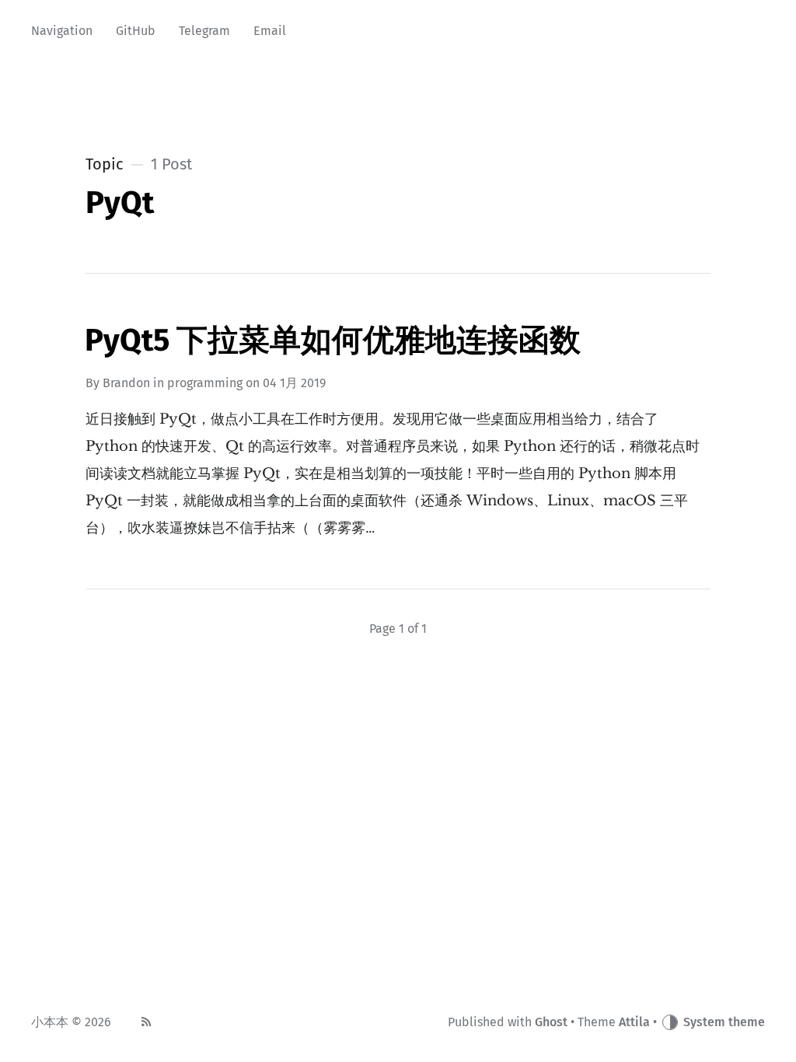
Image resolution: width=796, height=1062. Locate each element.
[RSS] (146, 1022)
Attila (634, 1022)
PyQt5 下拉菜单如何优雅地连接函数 (333, 340)
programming (205, 383)
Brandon (126, 383)
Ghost (551, 1022)
